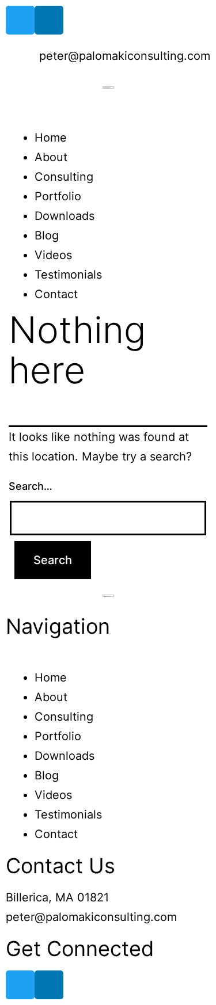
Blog (47, 235)
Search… (30, 486)
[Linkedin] (49, 20)
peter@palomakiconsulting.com (91, 917)
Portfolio (58, 196)
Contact (56, 294)
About (51, 157)
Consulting (64, 177)
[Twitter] (20, 20)
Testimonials (68, 274)
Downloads (64, 216)
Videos (53, 255)
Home (51, 137)
